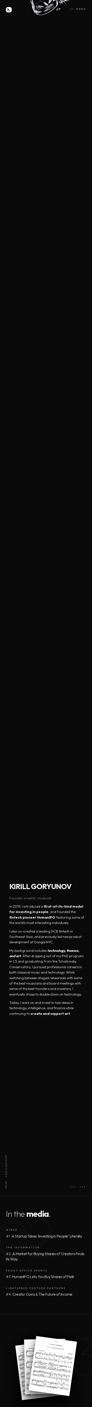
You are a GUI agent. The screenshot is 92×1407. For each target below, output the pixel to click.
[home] (9, 10)
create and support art (50, 1013)
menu (81, 8)
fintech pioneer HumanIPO (32, 917)
